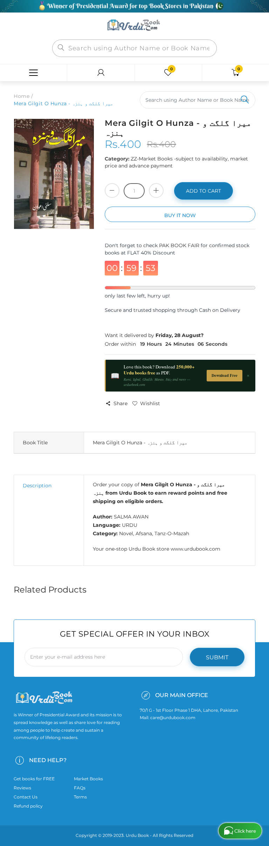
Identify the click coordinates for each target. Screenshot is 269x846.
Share (120, 403)
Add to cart (203, 191)
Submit (217, 657)
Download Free (224, 375)
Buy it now (180, 215)
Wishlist (150, 403)
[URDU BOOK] (134, 25)
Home (21, 96)
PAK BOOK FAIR (180, 245)
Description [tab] (37, 485)
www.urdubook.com (195, 549)
